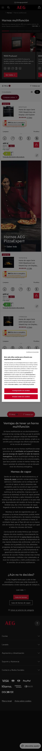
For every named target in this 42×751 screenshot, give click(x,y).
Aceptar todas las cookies (21, 396)
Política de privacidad (28, 384)
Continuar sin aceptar (32, 352)
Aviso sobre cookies (13, 384)
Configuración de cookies (21, 390)
